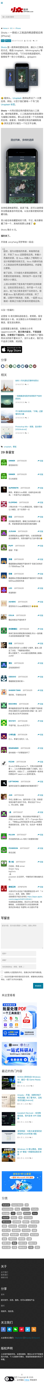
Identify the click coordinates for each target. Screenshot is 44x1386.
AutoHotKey (8, 1209)
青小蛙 (28, 41)
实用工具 (6, 1230)
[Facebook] (3, 1329)
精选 (14, 1243)
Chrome (25, 1209)
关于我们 (4, 1272)
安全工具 (32, 1226)
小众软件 (14, 1377)
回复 (41, 461)
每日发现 (34, 1235)
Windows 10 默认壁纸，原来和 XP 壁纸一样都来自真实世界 (29, 1152)
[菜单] (2, 3)
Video (13, 1218)
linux (35, 1213)
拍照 (34, 1230)
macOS (6, 1218)
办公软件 (34, 1222)
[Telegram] (9, 1329)
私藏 (29, 1239)
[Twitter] (27, 1329)
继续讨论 (4, 1277)
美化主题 (6, 1247)
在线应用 (12, 1226)
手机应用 (26, 1230)
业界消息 (16, 1222)
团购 (4, 1226)
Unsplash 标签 (8, 104)
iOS (2, 41)
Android (6, 1205)
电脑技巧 (12, 1239)
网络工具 (32, 1243)
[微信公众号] (15, 1329)
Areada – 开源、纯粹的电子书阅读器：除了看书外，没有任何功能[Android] (29, 1097)
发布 (2, 1294)
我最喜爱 (16, 1230)
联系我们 (4, 1275)
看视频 (21, 1239)
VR (20, 1218)
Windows (6, 1222)
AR (26, 1205)
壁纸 (14, 447)
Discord (36, 1338)
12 (28, 402)
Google (6, 1213)
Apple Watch (17, 1205)
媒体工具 (22, 1226)
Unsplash (17, 98)
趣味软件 (22, 1247)
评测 (14, 1247)
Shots (4, 47)
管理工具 (6, 1243)
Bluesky (28, 1338)
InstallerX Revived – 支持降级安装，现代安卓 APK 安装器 (29, 1115)
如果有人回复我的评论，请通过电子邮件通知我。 (23, 972)
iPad (19, 1213)
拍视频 (5, 1235)
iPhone (8, 41)
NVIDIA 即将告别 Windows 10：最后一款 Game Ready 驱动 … (29, 1079)
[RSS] (33, 1329)
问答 (31, 1247)
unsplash (7, 447)
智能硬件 (14, 1235)
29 (36, 41)
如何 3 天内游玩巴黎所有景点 (27, 380)
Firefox (35, 1209)
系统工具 (22, 1243)
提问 (2, 1306)
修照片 (26, 1222)
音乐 (37, 1247)
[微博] (21, 1329)
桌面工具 (24, 1235)
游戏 (4, 1239)
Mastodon (19, 1338)
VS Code (28, 1218)
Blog (17, 1209)
